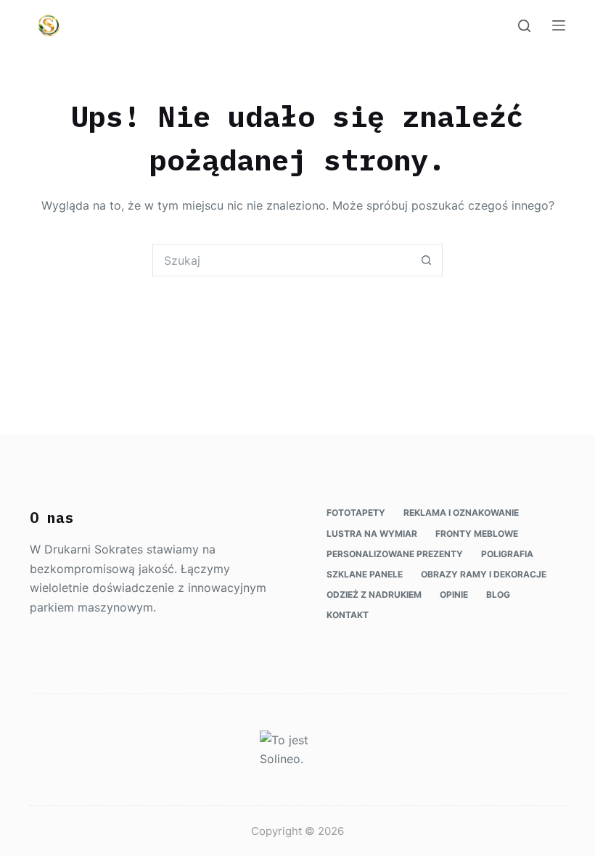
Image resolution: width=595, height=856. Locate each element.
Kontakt (348, 614)
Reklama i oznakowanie (461, 512)
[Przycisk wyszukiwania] (426, 260)
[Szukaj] (524, 26)
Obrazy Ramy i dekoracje (483, 574)
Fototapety (356, 512)
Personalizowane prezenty (395, 553)
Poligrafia (507, 553)
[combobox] (282, 260)
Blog (498, 594)
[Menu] (558, 25)
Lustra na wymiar (372, 533)
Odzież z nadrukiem (374, 594)
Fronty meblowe (476, 533)
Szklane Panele (365, 574)
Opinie (454, 594)
